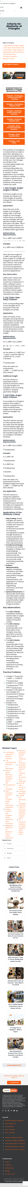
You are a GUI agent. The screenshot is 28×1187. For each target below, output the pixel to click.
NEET (9, 1174)
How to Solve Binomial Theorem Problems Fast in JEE (9, 777)
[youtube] (14, 1110)
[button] (14, 844)
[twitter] (5, 1110)
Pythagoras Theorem (23, 792)
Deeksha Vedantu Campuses (14, 1120)
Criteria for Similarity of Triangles (22, 799)
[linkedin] (17, 1110)
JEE (6, 1174)
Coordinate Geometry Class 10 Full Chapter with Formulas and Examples (23, 773)
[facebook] (3, 1110)
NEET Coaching (9, 1130)
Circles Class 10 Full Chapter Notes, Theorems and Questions (9, 816)
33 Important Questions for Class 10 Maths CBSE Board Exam (23, 827)
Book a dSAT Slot (10, 1124)
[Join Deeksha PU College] (14, 65)
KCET (13, 1174)
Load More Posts (14, 1065)
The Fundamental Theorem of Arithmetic (10, 764)
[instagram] (8, 1110)
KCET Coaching (10, 1133)
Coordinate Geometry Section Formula (9, 755)
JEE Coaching (9, 1126)
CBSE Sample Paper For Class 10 (15, 1143)
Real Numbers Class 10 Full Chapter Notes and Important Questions (9, 799)
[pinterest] (11, 1110)
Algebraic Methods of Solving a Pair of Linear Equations (9, 832)
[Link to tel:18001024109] (21, 7)
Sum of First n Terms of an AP (22, 786)
